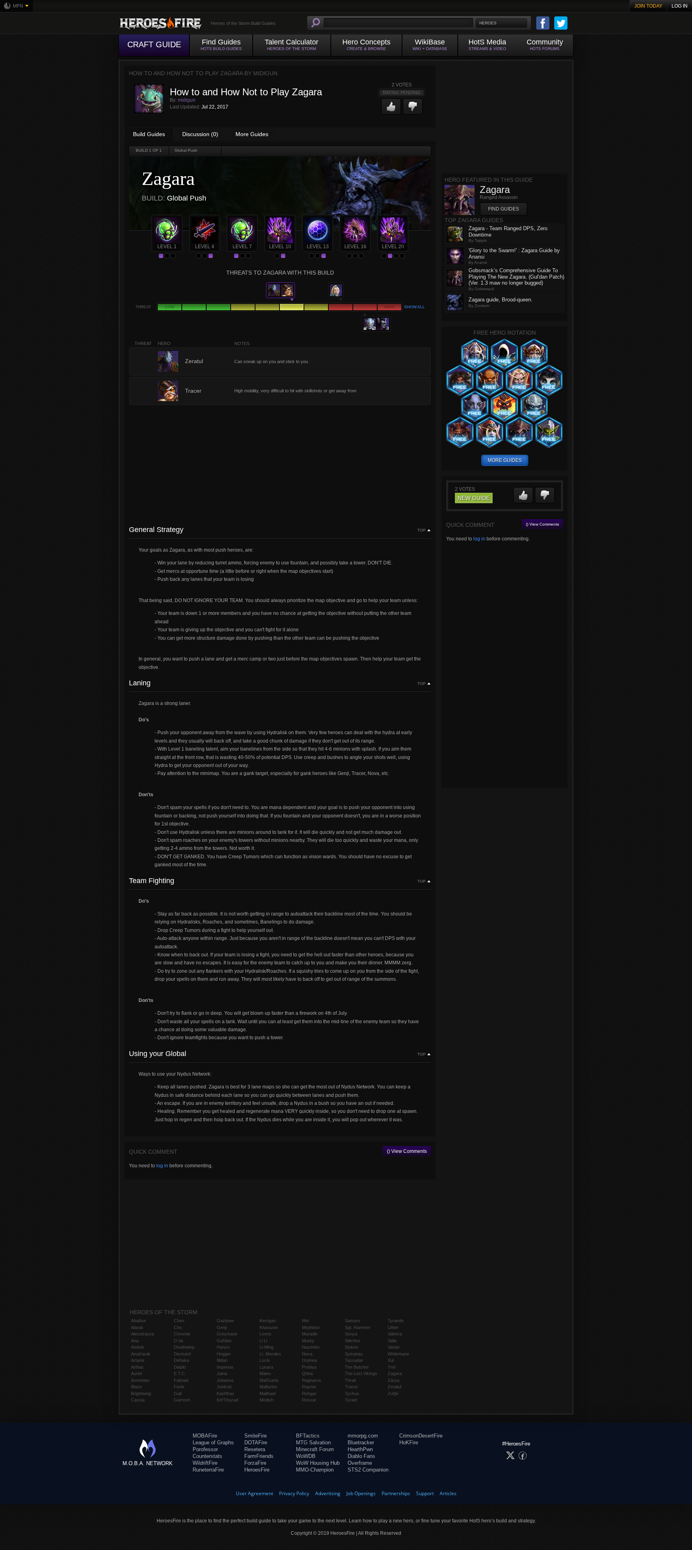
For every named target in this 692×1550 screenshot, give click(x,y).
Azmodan (140, 1380)
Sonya (351, 1333)
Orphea (309, 1360)
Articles (448, 1493)
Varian (394, 1347)
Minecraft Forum (315, 1449)
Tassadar (354, 1360)
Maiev (265, 1373)
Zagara (395, 1373)
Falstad (181, 1380)
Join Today (648, 6)
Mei (305, 1320)
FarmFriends (259, 1456)
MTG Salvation (313, 1443)
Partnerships (396, 1493)
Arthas (137, 1367)
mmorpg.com (363, 1436)
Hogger (224, 1353)
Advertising (327, 1493)
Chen (179, 1320)
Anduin (137, 1347)
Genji (222, 1327)
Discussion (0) (200, 134)
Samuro (352, 1320)
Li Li (263, 1340)
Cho (178, 1327)
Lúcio (265, 1360)
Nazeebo (311, 1347)
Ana (135, 1340)
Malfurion (268, 1386)
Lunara (266, 1367)
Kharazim (269, 1327)
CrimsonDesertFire (421, 1436)
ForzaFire (255, 1463)
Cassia (138, 1399)
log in (162, 1166)
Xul (391, 1360)
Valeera (395, 1333)
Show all (414, 307)
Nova (307, 1353)
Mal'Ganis (269, 1380)
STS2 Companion (368, 1470)
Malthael (268, 1393)
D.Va (178, 1340)
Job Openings (361, 1493)
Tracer (351, 1386)
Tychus (352, 1393)
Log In (680, 6)
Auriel (136, 1373)
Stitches (352, 1340)
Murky (308, 1340)
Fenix (179, 1386)
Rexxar (309, 1399)
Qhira (307, 1373)
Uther (393, 1327)
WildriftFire (205, 1463)
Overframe (360, 1463)
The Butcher (357, 1367)
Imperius (225, 1367)
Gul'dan (224, 1340)
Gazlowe (225, 1320)
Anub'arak (141, 1353)
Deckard (182, 1353)
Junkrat (224, 1386)
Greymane (227, 1333)
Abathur (138, 1320)
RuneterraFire (208, 1470)
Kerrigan (268, 1320)
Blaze (136, 1386)
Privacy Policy (294, 1493)
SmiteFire (255, 1436)
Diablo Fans (361, 1456)
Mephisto (311, 1327)
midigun (186, 100)
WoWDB (306, 1456)
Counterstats (207, 1456)
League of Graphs (213, 1443)
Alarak (137, 1327)
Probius (309, 1367)
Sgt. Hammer (357, 1327)
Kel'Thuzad (227, 1399)
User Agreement (254, 1493)
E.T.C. (180, 1373)
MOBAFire (205, 1436)
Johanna (225, 1380)
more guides (505, 460)
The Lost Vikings (361, 1373)
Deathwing (184, 1347)
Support (425, 1493)
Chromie (182, 1333)
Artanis (138, 1360)
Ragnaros (311, 1380)
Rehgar (309, 1393)
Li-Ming (267, 1347)
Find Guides (503, 209)
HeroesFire (257, 1470)
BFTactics (308, 1436)
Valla (392, 1340)
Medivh (267, 1399)
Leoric (266, 1333)
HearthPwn (360, 1449)
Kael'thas (225, 1393)
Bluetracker (361, 1443)
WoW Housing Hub (318, 1463)
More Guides (251, 134)
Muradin (310, 1333)
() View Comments (407, 1151)
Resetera (254, 1449)
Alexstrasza (142, 1333)
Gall (177, 1393)
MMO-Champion (315, 1470)
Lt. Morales (270, 1353)
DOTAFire (255, 1443)
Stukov (351, 1347)
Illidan (222, 1360)
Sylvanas (354, 1353)
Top (421, 530)
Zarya (393, 1380)
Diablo (180, 1367)
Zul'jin (393, 1393)
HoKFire (408, 1443)
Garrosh (182, 1399)
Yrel (391, 1367)
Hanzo (223, 1347)
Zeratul (394, 1386)
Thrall (350, 1380)
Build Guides (149, 134)
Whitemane (398, 1353)
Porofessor (205, 1449)
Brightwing (141, 1393)
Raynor (309, 1386)
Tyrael (351, 1399)
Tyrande (396, 1320)
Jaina (222, 1373)
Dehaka (181, 1360)
